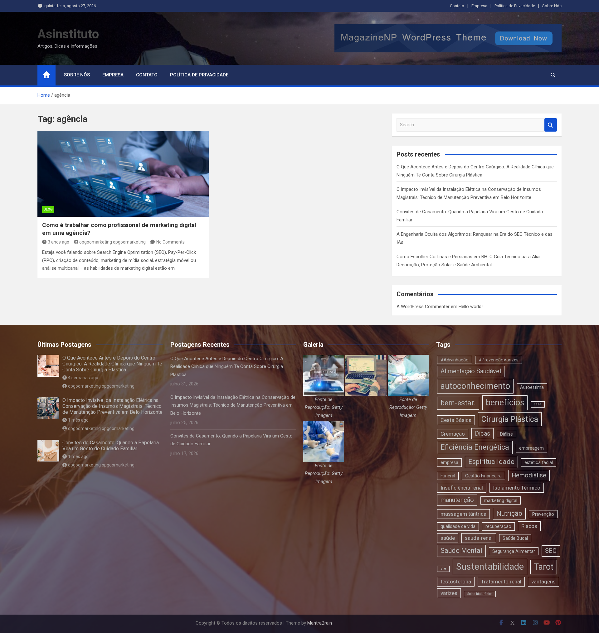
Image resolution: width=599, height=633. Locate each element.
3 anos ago (58, 241)
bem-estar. (458, 403)
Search (550, 125)
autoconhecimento (475, 386)
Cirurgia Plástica (509, 419)
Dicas (482, 433)
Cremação (453, 434)
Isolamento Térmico (516, 488)
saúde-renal (479, 538)
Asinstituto (68, 34)
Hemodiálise (529, 475)
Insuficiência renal (462, 488)
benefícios (505, 403)
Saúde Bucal (515, 538)
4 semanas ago (83, 377)
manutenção (457, 500)
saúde (448, 538)
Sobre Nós (552, 5)
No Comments (170, 241)
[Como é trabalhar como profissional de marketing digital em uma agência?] (123, 173)
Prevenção (543, 514)
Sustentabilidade (490, 566)
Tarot (543, 567)
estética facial (538, 462)
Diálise (506, 434)
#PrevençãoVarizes (499, 359)
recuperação (498, 526)
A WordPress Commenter (423, 306)
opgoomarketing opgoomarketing (112, 241)
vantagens (543, 581)
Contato (457, 5)
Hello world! (471, 306)
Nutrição (509, 513)
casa (537, 404)
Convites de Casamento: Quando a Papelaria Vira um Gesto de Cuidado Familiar (110, 446)
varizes (449, 593)
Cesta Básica (456, 420)
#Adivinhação (455, 359)
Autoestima (532, 387)
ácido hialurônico (479, 594)
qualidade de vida (458, 526)
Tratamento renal (501, 581)
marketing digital (500, 500)
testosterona (456, 581)
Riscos (529, 526)
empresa (449, 462)
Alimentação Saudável (471, 371)
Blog (48, 209)
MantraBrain (319, 623)
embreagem (531, 448)
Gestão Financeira (483, 475)
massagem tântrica (463, 514)
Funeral (448, 475)
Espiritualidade (491, 462)
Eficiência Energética (475, 447)
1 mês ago (78, 420)
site (443, 569)
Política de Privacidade (514, 5)
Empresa (479, 5)
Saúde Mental (461, 550)
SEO (551, 550)
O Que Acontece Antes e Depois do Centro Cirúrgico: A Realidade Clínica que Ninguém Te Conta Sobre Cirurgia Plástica (112, 364)
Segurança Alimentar (513, 551)
